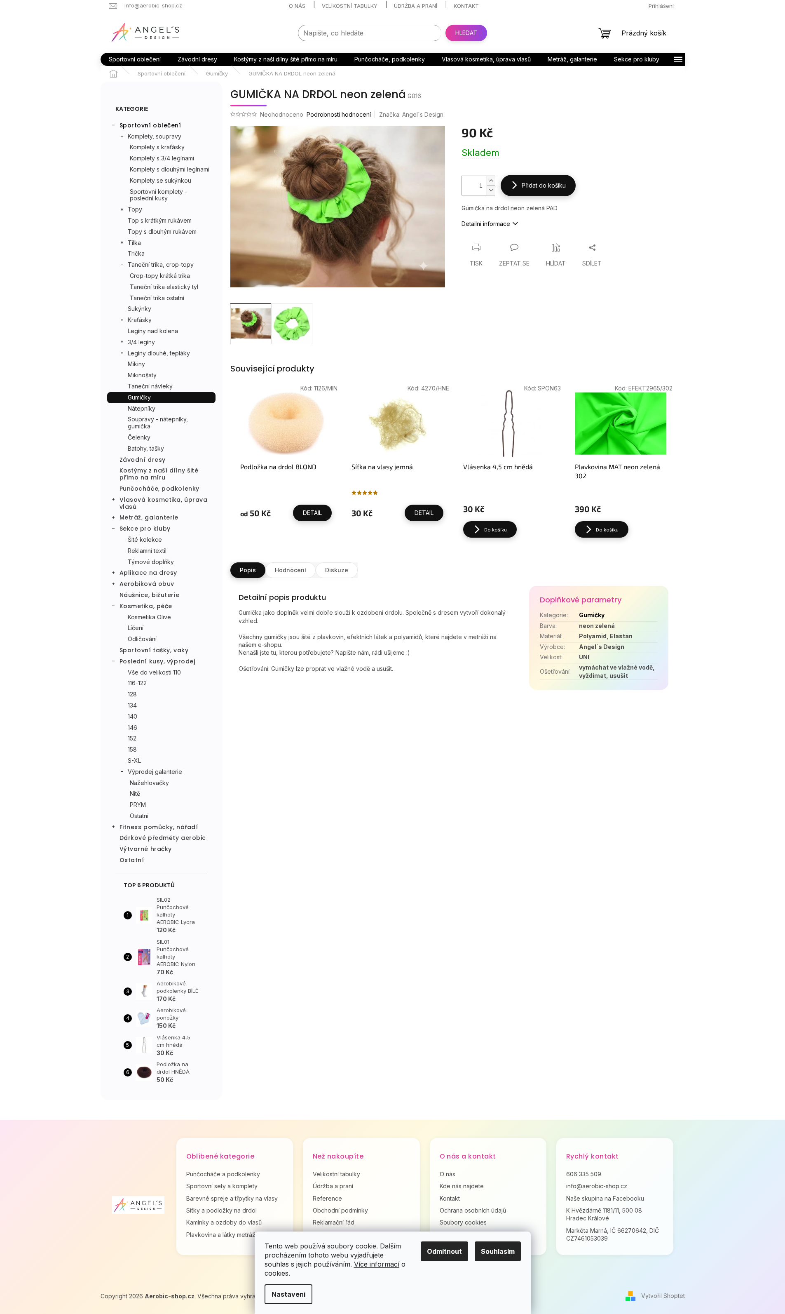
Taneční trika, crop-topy (161, 264)
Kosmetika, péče (146, 606)
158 (132, 749)
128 (132, 694)
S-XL (134, 760)
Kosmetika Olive (149, 617)
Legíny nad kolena (153, 330)
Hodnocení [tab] (290, 570)
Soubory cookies (463, 1222)
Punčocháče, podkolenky (159, 488)
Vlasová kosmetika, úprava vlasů (164, 503)
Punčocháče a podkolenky (223, 1174)
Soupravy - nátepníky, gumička (158, 423)
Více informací (376, 1264)
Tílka (134, 242)
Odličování (142, 638)
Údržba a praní (415, 5)
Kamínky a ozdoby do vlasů (224, 1222)
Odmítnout (444, 1251)
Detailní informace (486, 223)
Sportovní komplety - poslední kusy (158, 195)
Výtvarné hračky (146, 849)
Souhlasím (498, 1251)
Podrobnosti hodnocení (339, 114)
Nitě (135, 793)
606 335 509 (583, 1174)
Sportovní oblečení (150, 125)
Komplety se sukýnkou (160, 180)
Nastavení (288, 1294)
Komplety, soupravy (154, 136)
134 (132, 705)
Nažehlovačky (149, 782)
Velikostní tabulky (349, 5)
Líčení (135, 627)
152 (132, 738)
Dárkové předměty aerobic (163, 838)
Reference (327, 1198)
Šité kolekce (145, 539)
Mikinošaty (142, 374)
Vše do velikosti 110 (154, 672)
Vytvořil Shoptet (663, 1295)
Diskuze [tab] (336, 570)
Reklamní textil (147, 550)
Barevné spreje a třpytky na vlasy (232, 1198)
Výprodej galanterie (155, 771)
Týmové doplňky (151, 561)
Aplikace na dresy (149, 573)
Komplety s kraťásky (157, 146)
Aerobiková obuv (147, 584)
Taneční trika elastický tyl (164, 286)
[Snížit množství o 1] (491, 190)
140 (132, 716)
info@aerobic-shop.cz (596, 1185)
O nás (297, 5)
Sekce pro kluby (145, 528)
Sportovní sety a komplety (222, 1185)
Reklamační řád (333, 1222)
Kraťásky (140, 319)
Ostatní (139, 815)
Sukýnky (139, 308)
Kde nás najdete (462, 1185)
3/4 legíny (141, 342)
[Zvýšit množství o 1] (491, 181)
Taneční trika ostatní (157, 297)
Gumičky (139, 397)
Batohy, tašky (146, 448)
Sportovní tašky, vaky (154, 650)
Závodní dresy (143, 460)
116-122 (137, 682)
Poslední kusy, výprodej (157, 661)
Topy (135, 209)
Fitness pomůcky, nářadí (159, 827)
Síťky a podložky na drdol (221, 1210)
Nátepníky (141, 408)
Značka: (411, 114)
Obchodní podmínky (340, 1210)
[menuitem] (135, 59)
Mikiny (136, 363)
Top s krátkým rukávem (160, 220)
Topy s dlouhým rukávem (162, 231)
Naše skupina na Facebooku (605, 1198)
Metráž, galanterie (149, 517)
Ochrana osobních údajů (473, 1210)
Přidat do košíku (544, 185)
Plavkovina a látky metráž (220, 1234)
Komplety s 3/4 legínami (162, 158)
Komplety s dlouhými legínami (169, 169)
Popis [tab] (248, 570)
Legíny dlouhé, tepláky (159, 353)
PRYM (138, 804)
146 (132, 727)
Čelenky (139, 437)
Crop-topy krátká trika (160, 275)
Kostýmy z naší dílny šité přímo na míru (159, 474)
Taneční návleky (150, 386)
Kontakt (466, 5)
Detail (312, 512)
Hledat (466, 32)
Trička (136, 253)
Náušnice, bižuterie (150, 595)
